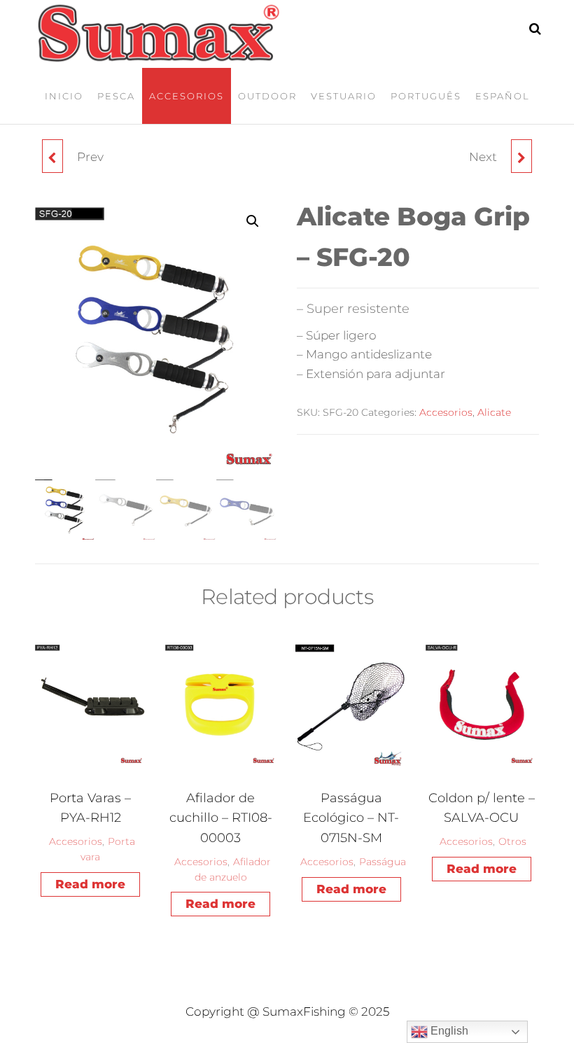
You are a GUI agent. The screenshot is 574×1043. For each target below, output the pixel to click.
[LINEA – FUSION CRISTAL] (52, 156)
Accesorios (186, 96)
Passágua (382, 861)
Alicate (494, 412)
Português (426, 96)
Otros (512, 841)
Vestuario (344, 96)
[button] (252, 221)
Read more (90, 884)
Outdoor (267, 96)
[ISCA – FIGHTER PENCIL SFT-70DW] (521, 156)
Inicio (64, 96)
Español (502, 96)
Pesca (116, 96)
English (448, 1031)
